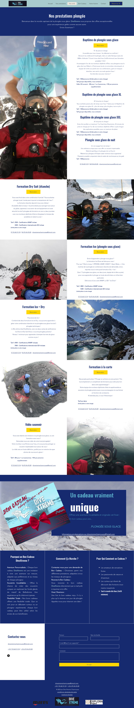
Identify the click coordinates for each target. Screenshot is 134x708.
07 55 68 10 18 (84, 164)
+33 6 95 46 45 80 (27, 649)
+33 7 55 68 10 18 (14, 649)
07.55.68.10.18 (15, 232)
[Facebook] (8, 655)
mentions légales (67, 695)
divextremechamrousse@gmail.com (110, 164)
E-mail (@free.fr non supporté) (68, 643)
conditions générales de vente (67, 692)
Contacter (62, 651)
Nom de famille (95, 635)
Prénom (61, 635)
